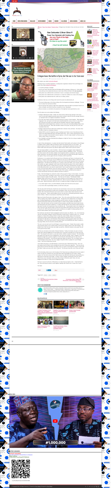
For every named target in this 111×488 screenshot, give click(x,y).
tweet (39, 270)
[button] (23, 35)
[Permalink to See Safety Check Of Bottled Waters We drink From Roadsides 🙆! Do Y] (89, 43)
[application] (23, 34)
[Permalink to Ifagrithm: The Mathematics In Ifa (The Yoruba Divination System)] (60, 308)
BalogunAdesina (45, 78)
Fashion (56, 21)
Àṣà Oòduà (64, 21)
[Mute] (30, 40)
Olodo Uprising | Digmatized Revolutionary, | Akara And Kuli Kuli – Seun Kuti (93, 62)
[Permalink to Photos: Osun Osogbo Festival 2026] (76, 308)
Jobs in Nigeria (73, 21)
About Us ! (83, 21)
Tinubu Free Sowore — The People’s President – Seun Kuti (93, 71)
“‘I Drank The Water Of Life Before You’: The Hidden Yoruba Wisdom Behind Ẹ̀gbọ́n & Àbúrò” (45, 312)
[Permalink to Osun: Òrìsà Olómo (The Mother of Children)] (45, 324)
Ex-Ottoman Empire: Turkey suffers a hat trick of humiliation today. (60, 327)
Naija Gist (32, 21)
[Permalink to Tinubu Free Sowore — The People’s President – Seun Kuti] (89, 72)
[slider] (22, 39)
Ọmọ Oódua (38, 486)
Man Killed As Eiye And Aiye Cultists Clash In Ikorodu (49, 279)
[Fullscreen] (32, 40)
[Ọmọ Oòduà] (17, 15)
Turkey (54, 275)
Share (49, 270)
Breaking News (55, 27)
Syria (50, 275)
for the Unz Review (53, 81)
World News (59, 78)
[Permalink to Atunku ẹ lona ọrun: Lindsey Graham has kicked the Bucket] (89, 54)
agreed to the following (51, 85)
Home (14, 21)
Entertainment (42, 21)
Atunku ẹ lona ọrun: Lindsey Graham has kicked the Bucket (93, 53)
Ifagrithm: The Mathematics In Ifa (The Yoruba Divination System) (31, 1)
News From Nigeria (22, 21)
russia (45, 275)
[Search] (98, 1)
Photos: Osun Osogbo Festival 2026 (74, 310)
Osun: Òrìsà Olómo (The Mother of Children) (44, 326)
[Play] (13, 40)
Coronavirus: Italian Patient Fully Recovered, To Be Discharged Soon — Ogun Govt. (72, 280)
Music (50, 21)
